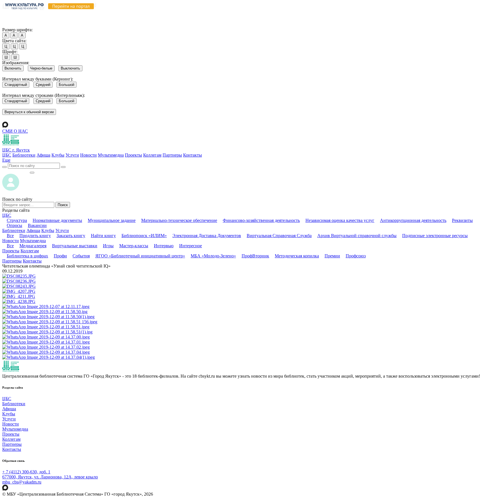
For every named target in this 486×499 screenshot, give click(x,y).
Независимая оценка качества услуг (339, 220)
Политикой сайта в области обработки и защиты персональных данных (301, 13)
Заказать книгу (71, 235)
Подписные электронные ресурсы (435, 235)
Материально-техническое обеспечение (179, 220)
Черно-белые (41, 68)
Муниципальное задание (112, 220)
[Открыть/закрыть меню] (32, 172)
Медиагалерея (32, 245)
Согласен (12, 24)
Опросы (14, 225)
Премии (332, 255)
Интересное (190, 245)
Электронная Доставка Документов (206, 235)
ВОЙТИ (15, 171)
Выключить (70, 68)
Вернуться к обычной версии (29, 112)
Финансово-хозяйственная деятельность (261, 220)
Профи (60, 255)
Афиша (43, 155)
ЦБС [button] (6, 215)
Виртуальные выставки (74, 245)
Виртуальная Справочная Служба (279, 235)
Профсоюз (356, 255)
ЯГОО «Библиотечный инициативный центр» (140, 255)
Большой (66, 85)
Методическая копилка (297, 255)
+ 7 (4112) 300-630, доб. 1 (26, 471)
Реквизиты (462, 220)
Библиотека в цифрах (27, 255)
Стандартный (15, 85)
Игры (108, 245)
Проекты (133, 155)
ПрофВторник (255, 255)
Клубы (57, 155)
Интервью (164, 245)
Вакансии (37, 225)
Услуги (72, 155)
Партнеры (172, 155)
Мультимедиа (111, 155)
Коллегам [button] (30, 250)
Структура (17, 220)
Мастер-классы (133, 245)
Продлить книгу (35, 235)
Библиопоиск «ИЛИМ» (144, 235)
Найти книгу (103, 235)
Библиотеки (23, 155)
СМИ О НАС (15, 131)
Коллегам (152, 155)
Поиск (63, 205)
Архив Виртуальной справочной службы (357, 235)
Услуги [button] (62, 230)
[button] (6, 160)
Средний (43, 85)
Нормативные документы (57, 220)
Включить (12, 68)
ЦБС (6, 155)
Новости (88, 155)
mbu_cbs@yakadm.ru (21, 482)
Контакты (192, 155)
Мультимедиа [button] (33, 240)
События (81, 255)
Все (10, 235)
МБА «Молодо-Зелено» (213, 255)
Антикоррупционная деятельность (413, 220)
